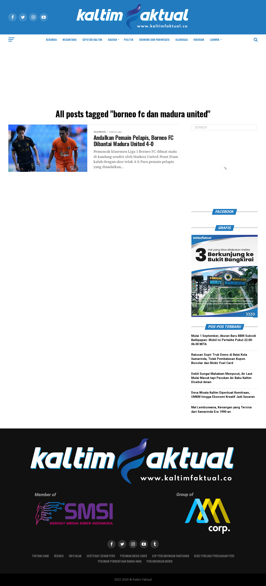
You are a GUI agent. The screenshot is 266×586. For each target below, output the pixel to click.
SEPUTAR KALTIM (92, 39)
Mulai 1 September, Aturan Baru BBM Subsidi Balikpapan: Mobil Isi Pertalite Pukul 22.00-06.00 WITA (223, 340)
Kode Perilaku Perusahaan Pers (214, 556)
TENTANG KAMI (40, 556)
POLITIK (128, 39)
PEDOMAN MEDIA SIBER (133, 556)
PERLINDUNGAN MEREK (159, 561)
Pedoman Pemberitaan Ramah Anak (120, 561)
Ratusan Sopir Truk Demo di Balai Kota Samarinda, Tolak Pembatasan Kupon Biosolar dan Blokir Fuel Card (219, 359)
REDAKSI (59, 556)
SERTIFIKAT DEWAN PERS (100, 556)
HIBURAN (198, 39)
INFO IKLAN (75, 556)
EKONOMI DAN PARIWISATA (154, 39)
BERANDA (51, 39)
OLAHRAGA (181, 39)
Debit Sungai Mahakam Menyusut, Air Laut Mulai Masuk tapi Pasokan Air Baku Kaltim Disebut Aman (221, 378)
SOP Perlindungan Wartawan (170, 556)
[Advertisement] (133, 76)
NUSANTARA (69, 39)
